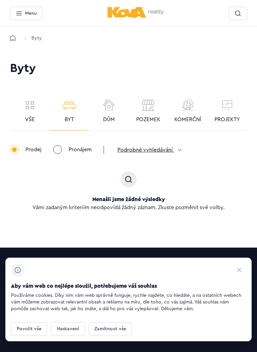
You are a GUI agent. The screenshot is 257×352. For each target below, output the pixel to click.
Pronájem (80, 149)
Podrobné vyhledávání (145, 150)
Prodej (33, 149)
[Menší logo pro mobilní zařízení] (135, 16)
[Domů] (12, 38)
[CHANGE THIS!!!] (239, 270)
